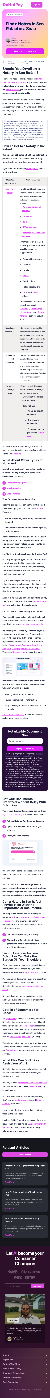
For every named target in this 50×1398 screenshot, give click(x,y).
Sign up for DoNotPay (25, 749)
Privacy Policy (27, 756)
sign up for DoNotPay (12, 814)
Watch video (13, 1320)
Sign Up (37, 5)
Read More (9, 1182)
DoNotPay (13, 5)
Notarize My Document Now (25, 51)
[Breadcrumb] (3, 62)
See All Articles (25, 1155)
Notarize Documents (15, 15)
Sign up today (37, 1286)
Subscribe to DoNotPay (13, 714)
